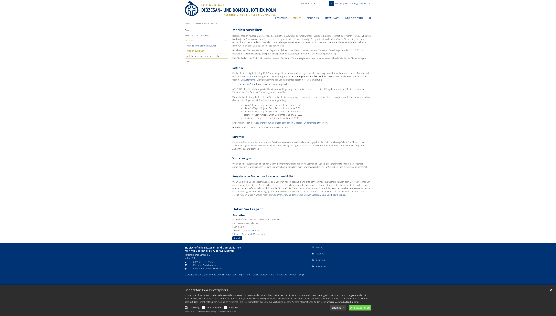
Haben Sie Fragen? (247, 209)
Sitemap (338, 3)
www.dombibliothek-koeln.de (207, 268)
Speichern (338, 307)
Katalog (354, 3)
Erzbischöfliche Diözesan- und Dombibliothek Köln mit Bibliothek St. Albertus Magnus (213, 249)
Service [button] (297, 18)
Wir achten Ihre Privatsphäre (206, 290)
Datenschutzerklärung (346, 301)
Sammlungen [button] (332, 18)
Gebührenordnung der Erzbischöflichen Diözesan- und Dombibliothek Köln (290, 122)
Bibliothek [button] (313, 18)
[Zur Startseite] (230, 8)
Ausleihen (197, 23)
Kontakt (237, 238)
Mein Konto (365, 3)
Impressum (189, 311)
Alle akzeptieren (360, 307)
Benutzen (189, 30)
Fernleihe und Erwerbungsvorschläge (203, 55)
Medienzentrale (354, 18)
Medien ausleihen (211, 23)
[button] (225, 30)
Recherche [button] (281, 18)
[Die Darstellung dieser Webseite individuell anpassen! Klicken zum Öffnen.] (368, 19)
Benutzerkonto (248, 79)
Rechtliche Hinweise (227, 311)
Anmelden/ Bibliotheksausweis (201, 45)
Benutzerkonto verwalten (197, 35)
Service (188, 23)
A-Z (346, 3)
